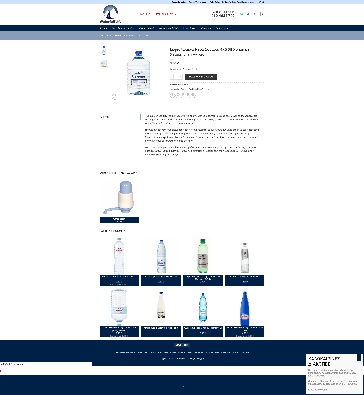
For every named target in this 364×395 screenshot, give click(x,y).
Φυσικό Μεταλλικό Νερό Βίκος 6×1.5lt (119, 276)
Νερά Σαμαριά (142, 36)
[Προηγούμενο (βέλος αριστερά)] (3, 390)
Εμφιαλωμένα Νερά (122, 28)
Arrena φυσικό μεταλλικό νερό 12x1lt (161, 328)
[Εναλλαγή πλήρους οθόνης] (11, 378)
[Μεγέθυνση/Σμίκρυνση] (3, 378)
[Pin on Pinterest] (188, 95)
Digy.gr (201, 358)
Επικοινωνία (222, 28)
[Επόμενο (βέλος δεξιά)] (11, 390)
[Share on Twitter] (177, 95)
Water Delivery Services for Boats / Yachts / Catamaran (232, 2)
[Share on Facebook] (172, 95)
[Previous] (115, 73)
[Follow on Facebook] (257, 2)
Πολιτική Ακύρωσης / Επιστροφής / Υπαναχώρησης (228, 353)
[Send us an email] (263, 2)
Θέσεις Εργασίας (179, 2)
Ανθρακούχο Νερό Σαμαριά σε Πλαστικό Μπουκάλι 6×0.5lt (203, 277)
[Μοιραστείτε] (19, 378)
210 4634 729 (223, 16)
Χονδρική (190, 28)
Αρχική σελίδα (106, 36)
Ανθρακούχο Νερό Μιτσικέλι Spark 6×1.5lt (203, 328)
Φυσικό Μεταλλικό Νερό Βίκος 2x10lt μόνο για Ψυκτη (119, 329)
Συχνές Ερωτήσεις (196, 353)
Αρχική (103, 28)
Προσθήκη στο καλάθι (201, 76)
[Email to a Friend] (183, 95)
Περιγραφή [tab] (104, 117)
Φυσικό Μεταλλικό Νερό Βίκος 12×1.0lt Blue (245, 329)
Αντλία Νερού (119, 219)
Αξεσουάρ (205, 28)
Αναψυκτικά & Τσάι (169, 28)
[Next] (161, 73)
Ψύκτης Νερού (143, 353)
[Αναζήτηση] (248, 14)
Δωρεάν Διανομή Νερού (124, 353)
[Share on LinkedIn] (193, 95)
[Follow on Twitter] (260, 2)
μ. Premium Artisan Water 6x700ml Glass (245, 276)
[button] (115, 97)
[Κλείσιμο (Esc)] (28, 378)
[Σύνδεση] (254, 14)
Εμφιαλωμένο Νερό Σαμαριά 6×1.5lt (161, 276)
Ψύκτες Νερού (146, 28)
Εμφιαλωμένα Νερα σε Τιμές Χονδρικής (168, 353)
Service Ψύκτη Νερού (197, 2)
